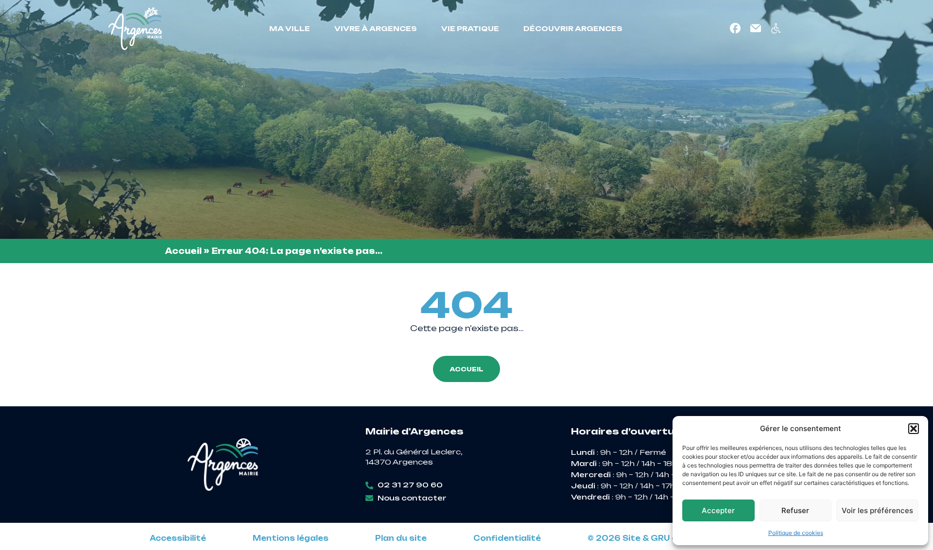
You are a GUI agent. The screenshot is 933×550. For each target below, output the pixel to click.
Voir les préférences (877, 510)
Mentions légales (290, 538)
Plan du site (401, 538)
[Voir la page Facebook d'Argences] (735, 28)
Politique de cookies (795, 532)
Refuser (795, 510)
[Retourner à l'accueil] (135, 28)
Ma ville (289, 28)
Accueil (183, 251)
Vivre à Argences (375, 28)
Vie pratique (470, 28)
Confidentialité (507, 538)
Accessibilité (178, 538)
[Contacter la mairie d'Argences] (755, 28)
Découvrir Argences (572, 28)
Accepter (718, 510)
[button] (913, 428)
